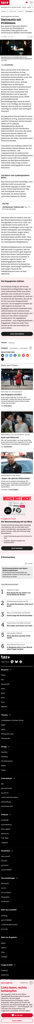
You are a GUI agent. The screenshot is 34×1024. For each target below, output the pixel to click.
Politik (3, 675)
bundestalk (5, 820)
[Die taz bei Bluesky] (16, 662)
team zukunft (5, 856)
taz (5, 657)
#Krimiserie (11, 342)
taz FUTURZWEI (6, 920)
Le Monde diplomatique (9, 924)
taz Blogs (4, 915)
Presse (3, 770)
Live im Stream (6, 892)
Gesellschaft (12, 11)
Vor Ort (3, 888)
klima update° (5, 829)
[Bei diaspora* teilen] (23, 355)
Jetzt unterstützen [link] (17, 334)
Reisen (3, 943)
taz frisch (4, 861)
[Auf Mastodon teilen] (6, 355)
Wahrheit (4, 707)
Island (3, 729)
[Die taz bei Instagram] (20, 662)
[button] (31, 2)
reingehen (4, 842)
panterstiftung (6, 802)
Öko (2, 680)
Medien (20, 11)
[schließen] (31, 983)
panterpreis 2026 (7, 806)
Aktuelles (4, 752)
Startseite (4, 11)
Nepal (3, 725)
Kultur (3, 689)
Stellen (3, 765)
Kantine (3, 948)
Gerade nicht (24, 983)
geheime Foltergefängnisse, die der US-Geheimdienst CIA (12, 126)
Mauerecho (5, 833)
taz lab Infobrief (6, 870)
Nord (2, 702)
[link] (11, 7)
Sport (3, 693)
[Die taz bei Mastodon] (12, 662)
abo (2, 784)
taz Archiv (4, 929)
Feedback (4, 970)
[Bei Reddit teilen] (27, 355)
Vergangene (5, 897)
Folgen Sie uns (5, 662)
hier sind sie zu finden (9, 576)
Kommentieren (13, 348)
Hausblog (4, 757)
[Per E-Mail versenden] (2, 355)
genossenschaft (6, 788)
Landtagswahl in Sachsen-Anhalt (12, 720)
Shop (3, 952)
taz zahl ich (5, 793)
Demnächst (5, 883)
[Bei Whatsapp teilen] (19, 355)
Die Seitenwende (6, 761)
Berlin (3, 697)
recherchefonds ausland (9, 797)
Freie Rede (4, 838)
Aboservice (5, 975)
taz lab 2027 (5, 901)
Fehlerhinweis (24, 348)
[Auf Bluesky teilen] (10, 355)
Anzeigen (4, 957)
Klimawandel (5, 738)
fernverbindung (6, 824)
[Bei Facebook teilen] (15, 355)
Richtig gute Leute (7, 734)
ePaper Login (5, 979)
